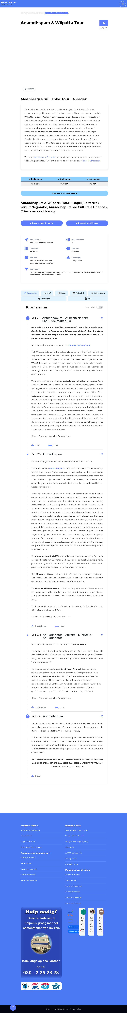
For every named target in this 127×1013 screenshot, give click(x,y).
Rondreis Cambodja (73, 897)
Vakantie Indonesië (29, 869)
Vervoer (33, 258)
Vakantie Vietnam (28, 875)
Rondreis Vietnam (72, 892)
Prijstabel (80, 293)
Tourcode (34, 248)
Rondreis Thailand (72, 875)
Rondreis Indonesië (73, 886)
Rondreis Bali (71, 880)
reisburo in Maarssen (90, 161)
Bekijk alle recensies (75, 927)
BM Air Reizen (8, 2)
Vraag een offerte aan (74, 836)
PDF (89, 299)
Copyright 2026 (71, 864)
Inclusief (47, 293)
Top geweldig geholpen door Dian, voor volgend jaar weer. (82, 925)
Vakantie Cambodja (29, 880)
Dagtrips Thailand (28, 841)
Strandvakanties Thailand (31, 847)
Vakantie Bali (26, 863)
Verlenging (35, 269)
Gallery (30, 89)
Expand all (90, 307)
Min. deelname (78, 239)
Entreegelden (99, 293)
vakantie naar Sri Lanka (44, 157)
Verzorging (76, 258)
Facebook (69, 847)
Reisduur (76, 248)
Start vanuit (35, 239)
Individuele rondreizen (30, 830)
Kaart (63, 293)
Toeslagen (45, 299)
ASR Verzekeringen (73, 853)
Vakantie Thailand (28, 858)
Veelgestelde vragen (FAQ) (76, 841)
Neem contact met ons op (76, 830)
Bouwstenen (26, 836)
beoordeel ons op (74, 931)
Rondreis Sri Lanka (73, 903)
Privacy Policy (71, 859)
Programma (32, 293)
